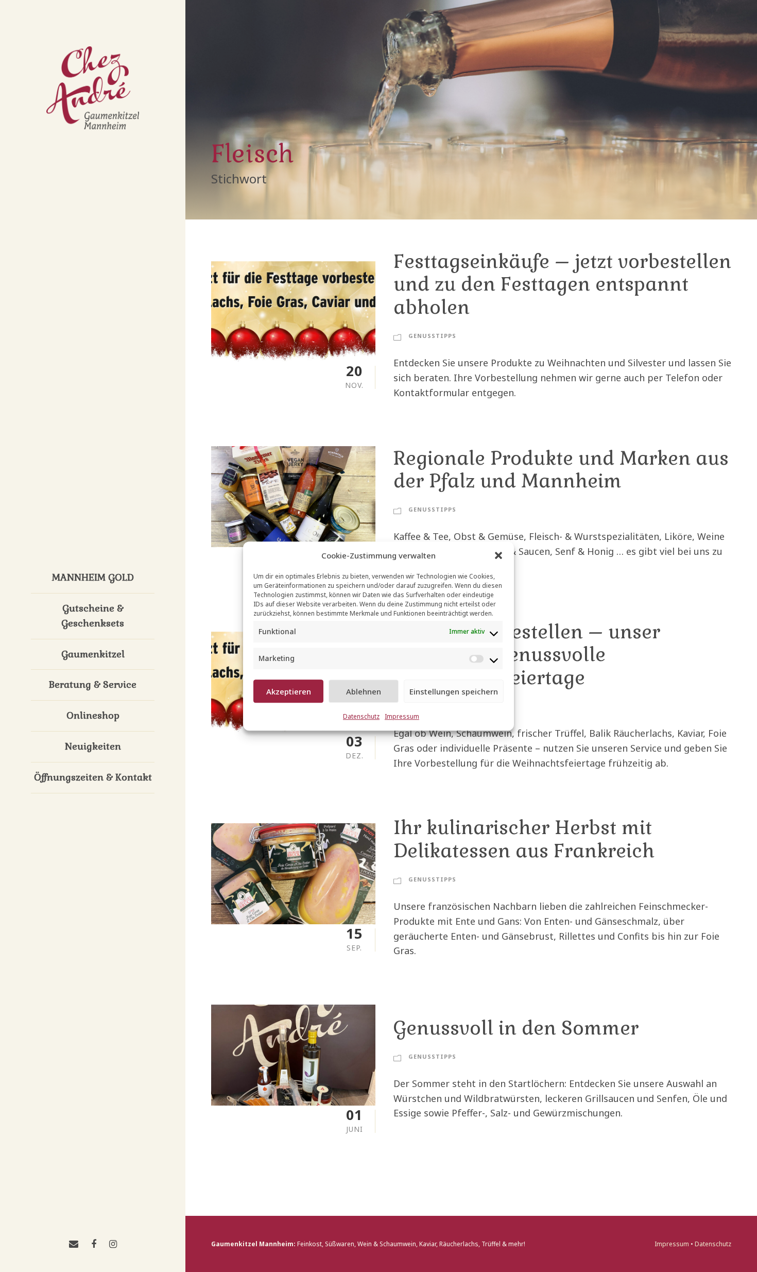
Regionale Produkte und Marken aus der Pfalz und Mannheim (561, 469)
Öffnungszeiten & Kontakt (93, 777)
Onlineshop (92, 715)
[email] (73, 1243)
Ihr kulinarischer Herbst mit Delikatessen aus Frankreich (524, 839)
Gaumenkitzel (93, 654)
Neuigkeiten (93, 746)
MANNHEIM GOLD (93, 577)
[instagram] (113, 1243)
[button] (498, 555)
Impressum (402, 716)
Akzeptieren (288, 691)
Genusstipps (432, 336)
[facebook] (93, 1243)
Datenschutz (361, 716)
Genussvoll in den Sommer (516, 1028)
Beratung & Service (92, 684)
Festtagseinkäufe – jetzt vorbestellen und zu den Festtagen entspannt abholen (562, 284)
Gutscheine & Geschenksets (92, 615)
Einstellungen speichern (453, 691)
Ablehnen (363, 691)
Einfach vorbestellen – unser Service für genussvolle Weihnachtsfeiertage (526, 655)
